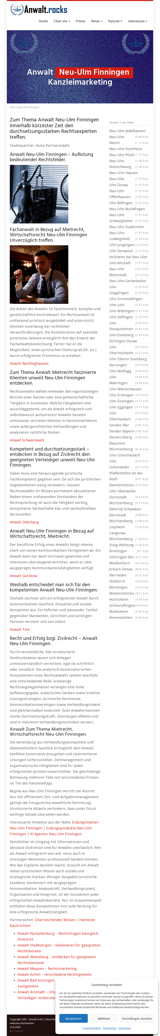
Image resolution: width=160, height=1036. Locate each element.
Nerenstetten (128, 617)
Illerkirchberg (128, 437)
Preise (80, 21)
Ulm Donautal (128, 250)
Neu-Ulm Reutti (128, 139)
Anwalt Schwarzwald (27, 440)
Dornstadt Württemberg (128, 500)
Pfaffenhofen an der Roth (128, 476)
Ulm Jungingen (128, 244)
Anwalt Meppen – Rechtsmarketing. (47, 968)
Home (43, 21)
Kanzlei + (115, 21)
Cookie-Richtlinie (92, 1028)
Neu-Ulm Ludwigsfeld (128, 235)
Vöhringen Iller (128, 557)
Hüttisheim (128, 599)
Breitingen (128, 551)
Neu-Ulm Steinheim (128, 149)
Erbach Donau (128, 569)
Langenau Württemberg (128, 536)
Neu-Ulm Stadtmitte (128, 227)
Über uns (61, 21)
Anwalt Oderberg (24, 522)
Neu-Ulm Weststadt (128, 272)
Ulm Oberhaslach (128, 416)
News (95, 21)
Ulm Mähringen (128, 380)
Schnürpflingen (128, 605)
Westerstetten (128, 593)
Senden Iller (128, 425)
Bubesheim (128, 611)
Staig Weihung (128, 544)
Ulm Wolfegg (128, 371)
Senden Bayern (128, 431)
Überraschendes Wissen (55, 919)
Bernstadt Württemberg (128, 518)
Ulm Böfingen (128, 202)
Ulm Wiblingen (128, 311)
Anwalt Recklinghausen (29, 363)
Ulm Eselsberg (128, 335)
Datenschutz (109, 1028)
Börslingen (128, 587)
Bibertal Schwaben (128, 509)
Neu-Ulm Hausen (128, 173)
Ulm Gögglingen (128, 290)
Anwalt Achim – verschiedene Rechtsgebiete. (55, 974)
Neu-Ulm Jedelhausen (128, 131)
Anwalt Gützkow (23, 575)
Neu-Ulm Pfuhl (128, 155)
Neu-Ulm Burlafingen (128, 209)
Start (12, 107)
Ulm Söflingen (128, 317)
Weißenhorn (128, 563)
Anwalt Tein (20, 629)
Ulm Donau (128, 185)
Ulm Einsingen (128, 401)
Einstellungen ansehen (137, 1018)
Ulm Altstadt (128, 263)
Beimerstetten (128, 485)
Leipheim (128, 527)
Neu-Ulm (128, 179)
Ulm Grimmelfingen (128, 299)
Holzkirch (128, 581)
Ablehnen (104, 1018)
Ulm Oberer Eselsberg (128, 359)
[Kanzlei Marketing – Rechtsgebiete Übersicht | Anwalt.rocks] (39, 10)
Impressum (124, 1028)
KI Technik (17, 1031)
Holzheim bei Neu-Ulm (128, 257)
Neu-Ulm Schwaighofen (128, 218)
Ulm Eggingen (128, 407)
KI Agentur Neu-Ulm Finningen (56, 833)
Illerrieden (128, 575)
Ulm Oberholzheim (128, 350)
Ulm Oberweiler (128, 491)
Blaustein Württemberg (128, 446)
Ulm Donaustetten (128, 326)
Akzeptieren (73, 1018)
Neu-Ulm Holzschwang (128, 163)
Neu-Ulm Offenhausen (128, 194)
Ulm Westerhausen (128, 389)
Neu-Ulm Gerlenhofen (128, 281)
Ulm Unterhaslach (128, 455)
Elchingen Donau (128, 341)
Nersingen (128, 365)
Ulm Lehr (128, 305)
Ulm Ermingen (128, 395)
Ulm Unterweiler (128, 464)
